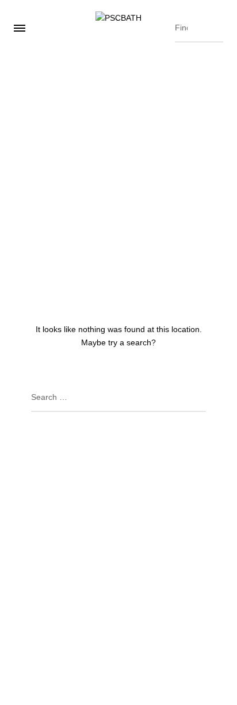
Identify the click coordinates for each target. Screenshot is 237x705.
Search (211, 25)
